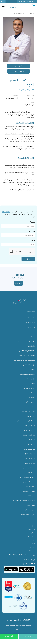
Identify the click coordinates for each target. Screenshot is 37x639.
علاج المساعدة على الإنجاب (28, 472)
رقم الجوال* (31, 231)
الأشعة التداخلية (31, 318)
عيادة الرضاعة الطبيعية (29, 482)
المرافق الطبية (31, 529)
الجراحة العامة (31, 327)
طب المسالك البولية (29, 449)
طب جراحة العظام (30, 458)
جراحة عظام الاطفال (29, 407)
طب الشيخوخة (31, 444)
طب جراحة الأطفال (30, 453)
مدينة (33, 240)
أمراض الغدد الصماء (29, 379)
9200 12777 (28, 560)
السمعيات (32, 336)
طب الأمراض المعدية (29, 435)
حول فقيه (32, 540)
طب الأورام (32, 439)
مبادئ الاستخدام (31, 550)
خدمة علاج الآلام (30, 416)
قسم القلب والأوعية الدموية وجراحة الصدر (23, 500)
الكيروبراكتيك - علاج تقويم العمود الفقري (24, 360)
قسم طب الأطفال (30, 510)
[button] (3, 7)
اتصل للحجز (18, 66)
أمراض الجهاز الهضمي (29, 364)
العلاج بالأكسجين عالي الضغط (27, 355)
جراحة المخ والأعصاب (29, 402)
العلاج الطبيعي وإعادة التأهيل (27, 350)
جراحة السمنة (31, 393)
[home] (29, 7)
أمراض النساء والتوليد (29, 388)
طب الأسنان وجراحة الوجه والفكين (26, 421)
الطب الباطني (31, 346)
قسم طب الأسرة (30, 505)
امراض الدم (32, 369)
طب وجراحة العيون (30, 463)
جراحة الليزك (32, 397)
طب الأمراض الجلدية (29, 425)
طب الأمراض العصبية (29, 430)
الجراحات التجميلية (30, 322)
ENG (2, 1)
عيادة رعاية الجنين (30, 486)
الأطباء (33, 543)
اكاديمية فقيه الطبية (30, 536)
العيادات (33, 526)
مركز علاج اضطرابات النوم (28, 514)
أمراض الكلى (31, 383)
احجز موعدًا (18, 283)
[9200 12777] (13, 8)
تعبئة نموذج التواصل (18, 71)
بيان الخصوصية (31, 546)
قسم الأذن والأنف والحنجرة (28, 491)
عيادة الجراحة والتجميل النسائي (27, 477)
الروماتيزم (32, 332)
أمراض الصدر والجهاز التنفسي (27, 374)
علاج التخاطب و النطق (29, 468)
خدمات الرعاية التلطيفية (28, 411)
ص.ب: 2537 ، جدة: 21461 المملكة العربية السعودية (18, 555)
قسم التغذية (31, 496)
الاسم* (32, 222)
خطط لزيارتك (32, 533)
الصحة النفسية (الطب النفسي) (26, 341)
